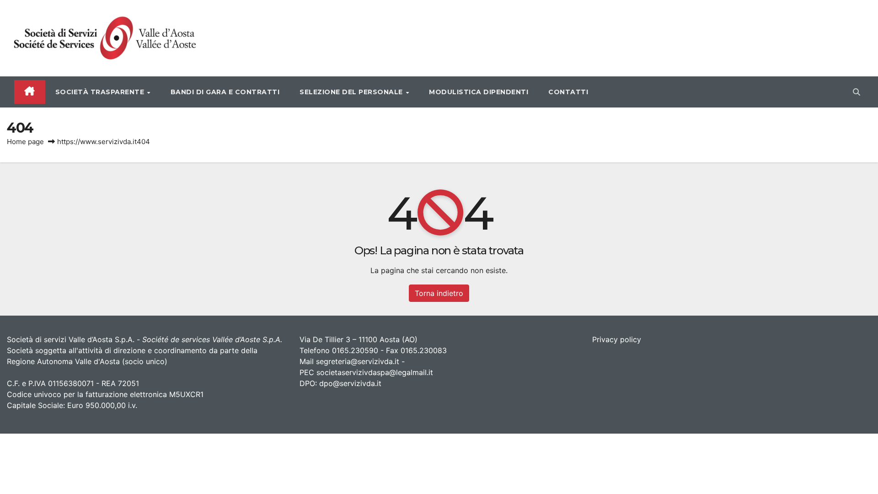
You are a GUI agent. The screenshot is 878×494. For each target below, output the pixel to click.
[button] (856, 92)
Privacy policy (616, 339)
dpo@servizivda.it (350, 383)
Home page (25, 141)
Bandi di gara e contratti (225, 92)
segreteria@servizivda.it (357, 361)
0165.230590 (355, 350)
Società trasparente (100, 92)
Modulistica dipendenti (478, 92)
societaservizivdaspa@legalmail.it (374, 372)
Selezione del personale (352, 92)
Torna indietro (439, 293)
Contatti (568, 92)
